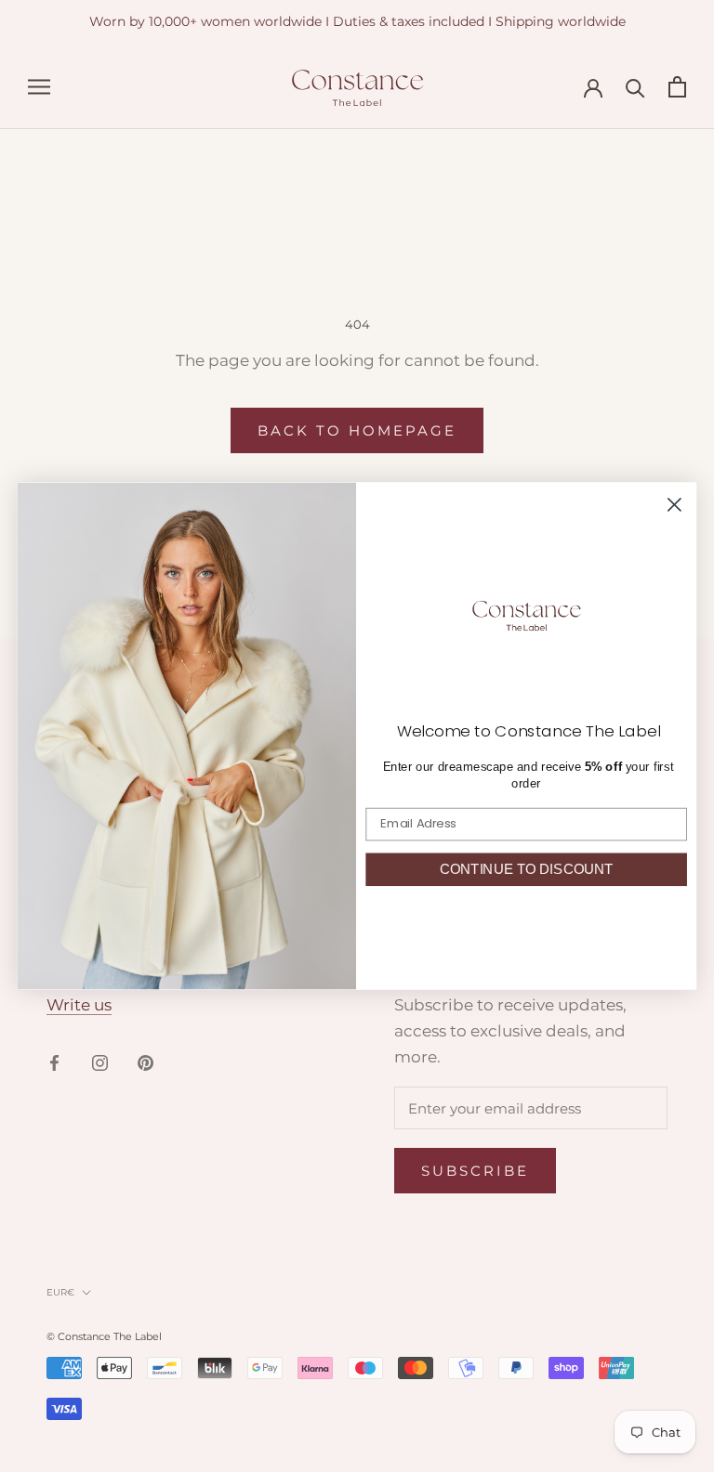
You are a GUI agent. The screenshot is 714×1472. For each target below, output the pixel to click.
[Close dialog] (674, 504)
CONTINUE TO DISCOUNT (527, 869)
